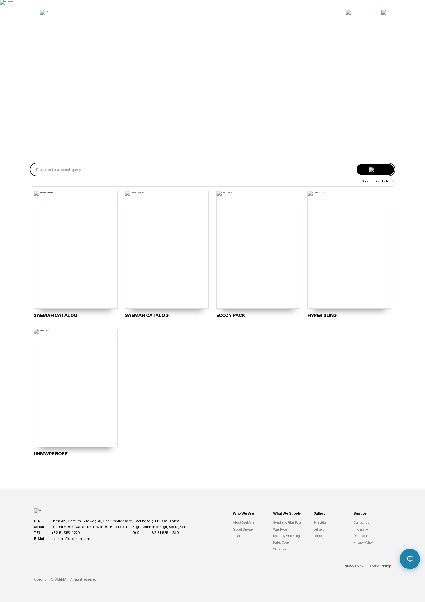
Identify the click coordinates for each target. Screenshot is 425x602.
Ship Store (280, 549)
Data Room (236, 81)
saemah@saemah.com (70, 538)
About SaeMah (243, 523)
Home (184, 81)
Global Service (242, 529)
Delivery (319, 529)
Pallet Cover (281, 542)
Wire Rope (280, 529)
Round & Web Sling (286, 536)
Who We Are (136, 12)
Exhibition (320, 523)
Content (319, 536)
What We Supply (187, 12)
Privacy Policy (363, 542)
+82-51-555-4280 (164, 533)
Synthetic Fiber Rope (287, 523)
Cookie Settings (380, 566)
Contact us (361, 523)
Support (289, 12)
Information (361, 529)
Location (238, 536)
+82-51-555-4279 (65, 533)
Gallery (238, 12)
